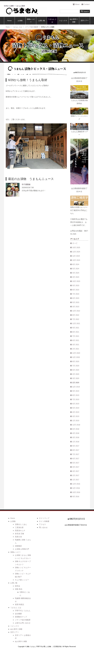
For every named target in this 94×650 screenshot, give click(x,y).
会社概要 (18, 614)
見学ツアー (85, 20)
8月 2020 (75, 361)
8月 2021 (75, 332)
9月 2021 (75, 328)
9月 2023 (75, 285)
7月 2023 (75, 294)
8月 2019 (75, 395)
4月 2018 (75, 433)
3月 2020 (75, 378)
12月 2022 (76, 311)
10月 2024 (76, 260)
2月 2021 (75, 349)
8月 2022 (75, 315)
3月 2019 (75, 416)
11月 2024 (76, 256)
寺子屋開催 (26, 184)
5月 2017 (75, 463)
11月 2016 (76, 488)
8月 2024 (75, 264)
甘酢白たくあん (21, 524)
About (77, 4)
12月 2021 (76, 323)
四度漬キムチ (20, 530)
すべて (74, 243)
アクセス (42, 524)
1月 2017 (75, 480)
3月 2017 (75, 471)
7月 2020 (75, 366)
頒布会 (17, 586)
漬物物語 (18, 546)
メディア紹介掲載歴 (22, 620)
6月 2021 (75, 340)
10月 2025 (76, 247)
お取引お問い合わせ (22, 623)
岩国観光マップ (21, 617)
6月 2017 (75, 458)
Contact (87, 4)
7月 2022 (75, 319)
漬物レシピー (31, 20)
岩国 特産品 (19, 604)
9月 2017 (75, 446)
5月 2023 (75, 302)
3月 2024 (75, 277)
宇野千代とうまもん (22, 611)
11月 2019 (76, 387)
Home (9, 20)
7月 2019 (75, 399)
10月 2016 (76, 492)
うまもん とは (52, 20)
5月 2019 (75, 408)
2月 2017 (75, 475)
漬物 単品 (18, 589)
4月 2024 (75, 273)
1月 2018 (75, 442)
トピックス (63, 20)
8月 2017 (75, 450)
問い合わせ (43, 527)
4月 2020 (75, 374)
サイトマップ (44, 518)
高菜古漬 (18, 537)
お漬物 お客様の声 (22, 549)
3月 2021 (75, 345)
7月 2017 (75, 454)
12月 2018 (76, 425)
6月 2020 (75, 370)
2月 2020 (75, 383)
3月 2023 (75, 307)
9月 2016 (75, 496)
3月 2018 (75, 437)
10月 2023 (76, 281)
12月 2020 (76, 353)
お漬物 (20, 20)
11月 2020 (76, 357)
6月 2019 (75, 404)
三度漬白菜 (19, 527)
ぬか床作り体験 (74, 20)
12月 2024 (76, 252)
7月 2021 (75, 336)
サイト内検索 (44, 521)
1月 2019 (75, 421)
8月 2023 (75, 290)
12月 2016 (76, 484)
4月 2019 (75, 412)
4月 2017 (75, 467)
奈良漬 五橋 (19, 534)
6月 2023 (75, 298)
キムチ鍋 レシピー (22, 580)
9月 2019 (75, 391)
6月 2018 (75, 429)
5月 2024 (75, 269)
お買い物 (41, 20)
